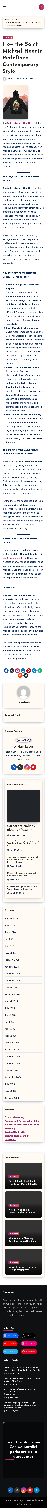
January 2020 (12, 1098)
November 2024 (13, 1063)
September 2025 (13, 994)
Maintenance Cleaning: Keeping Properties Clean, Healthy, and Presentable (23, 1241)
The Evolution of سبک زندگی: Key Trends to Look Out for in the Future (23, 843)
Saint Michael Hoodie (19, 123)
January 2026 (12, 967)
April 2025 (10, 1029)
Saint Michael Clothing (14, 558)
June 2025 (10, 1015)
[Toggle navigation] (5, 7)
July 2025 (10, 1008)
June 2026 (10, 932)
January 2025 (12, 1049)
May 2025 (9, 1022)
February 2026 (12, 960)
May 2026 (9, 939)
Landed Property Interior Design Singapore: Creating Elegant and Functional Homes (20, 1405)
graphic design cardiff (17, 1136)
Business (14, 1176)
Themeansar (25, 1504)
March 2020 (11, 1091)
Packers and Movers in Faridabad (22, 1121)
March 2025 (10, 1036)
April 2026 (10, 946)
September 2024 (13, 1077)
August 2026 (11, 918)
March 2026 (11, 953)
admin (13, 78)
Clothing (8, 37)
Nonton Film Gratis (15, 1132)
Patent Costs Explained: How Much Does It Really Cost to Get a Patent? (22, 1184)
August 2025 (11, 1001)
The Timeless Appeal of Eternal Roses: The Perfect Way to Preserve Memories (22, 859)
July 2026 (10, 925)
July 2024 (10, 1084)
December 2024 (13, 1056)
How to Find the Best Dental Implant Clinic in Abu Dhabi (21, 1213)
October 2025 (11, 987)
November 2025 (12, 980)
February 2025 (12, 1043)
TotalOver (10, 1139)
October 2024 (11, 1070)
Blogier (39, 1500)
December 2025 (12, 973)
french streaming (14, 1117)
